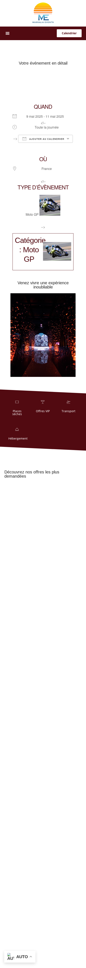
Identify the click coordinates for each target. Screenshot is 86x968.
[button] (7, 33)
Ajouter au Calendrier (46, 138)
